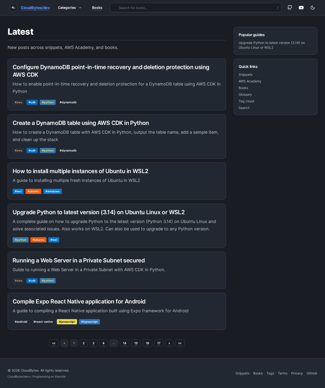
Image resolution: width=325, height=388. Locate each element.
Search (244, 108)
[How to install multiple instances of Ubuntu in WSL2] (117, 181)
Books (97, 7)
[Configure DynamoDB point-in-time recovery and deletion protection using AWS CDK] (117, 84)
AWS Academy (250, 81)
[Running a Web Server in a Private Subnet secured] (117, 270)
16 (147, 343)
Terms (282, 373)
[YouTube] (301, 7)
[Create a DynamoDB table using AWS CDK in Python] (117, 136)
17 (158, 343)
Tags (270, 373)
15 (136, 343)
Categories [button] (67, 7)
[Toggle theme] (312, 7)
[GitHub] (290, 7)
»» (180, 343)
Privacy (297, 373)
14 (124, 343)
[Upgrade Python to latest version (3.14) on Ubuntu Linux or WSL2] (117, 226)
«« (53, 343)
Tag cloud (246, 101)
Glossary (245, 94)
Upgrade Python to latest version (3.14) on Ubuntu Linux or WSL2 (272, 45)
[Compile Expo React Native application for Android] (117, 311)
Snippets (245, 74)
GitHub (312, 373)
